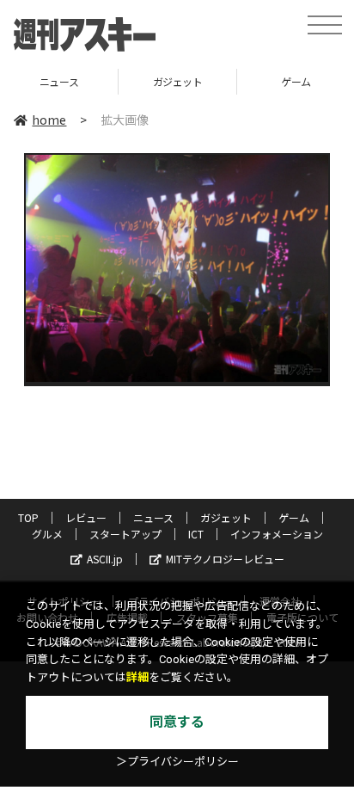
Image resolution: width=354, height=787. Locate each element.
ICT (196, 533)
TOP (28, 517)
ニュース (153, 517)
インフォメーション (276, 533)
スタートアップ (125, 533)
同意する (177, 722)
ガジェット (125, 81)
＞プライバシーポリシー (177, 761)
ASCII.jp (105, 558)
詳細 (137, 677)
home (49, 119)
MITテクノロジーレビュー (225, 558)
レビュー (86, 517)
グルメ (47, 533)
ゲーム (244, 81)
